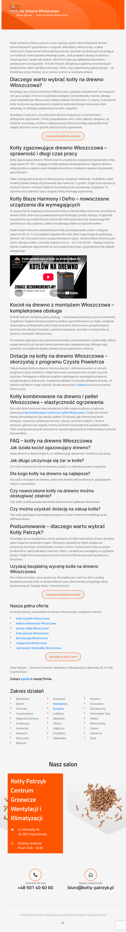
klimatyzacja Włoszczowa (32, 638)
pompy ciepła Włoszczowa (32, 628)
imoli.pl (102, 915)
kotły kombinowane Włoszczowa (36, 623)
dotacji (81, 384)
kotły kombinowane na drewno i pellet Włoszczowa (54, 412)
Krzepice (58, 708)
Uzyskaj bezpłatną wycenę (63, 136)
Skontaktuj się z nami (63, 656)
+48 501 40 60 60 (35, 887)
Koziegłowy (60, 703)
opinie (25, 678)
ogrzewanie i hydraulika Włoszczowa (38, 648)
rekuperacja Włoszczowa (31, 643)
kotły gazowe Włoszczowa (32, 633)
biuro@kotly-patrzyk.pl (91, 887)
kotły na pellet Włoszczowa (32, 618)
